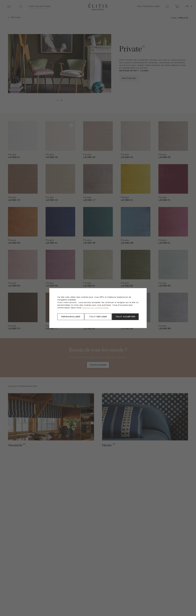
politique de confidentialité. (95, 308)
